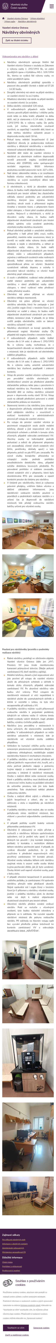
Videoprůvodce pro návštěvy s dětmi (20, 56)
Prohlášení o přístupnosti (12, 1266)
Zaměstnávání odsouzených (13, 1248)
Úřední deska (7, 1262)
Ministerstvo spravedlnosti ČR (14, 1252)
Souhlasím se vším (15, 1328)
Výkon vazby (9, 22)
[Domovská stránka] (3, 19)
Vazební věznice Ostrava (17, 19)
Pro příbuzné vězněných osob (13, 1240)
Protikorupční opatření (11, 1271)
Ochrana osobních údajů (30, 1305)
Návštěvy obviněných (27, 22)
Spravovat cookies (41, 1328)
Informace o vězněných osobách (15, 1244)
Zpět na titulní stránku (17, 40)
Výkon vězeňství (37, 19)
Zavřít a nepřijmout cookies (17, 1335)
